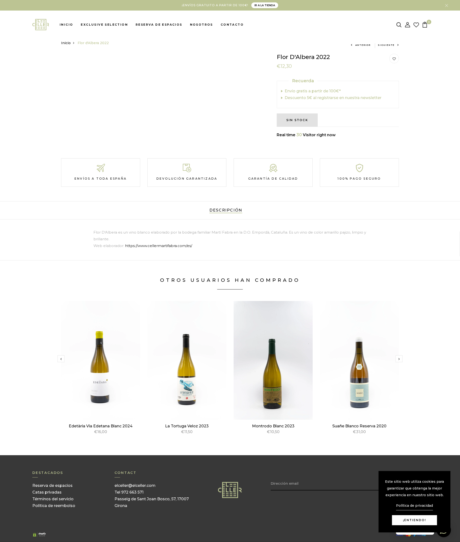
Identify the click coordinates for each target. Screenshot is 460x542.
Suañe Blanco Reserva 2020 (359, 426)
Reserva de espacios (159, 24)
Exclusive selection (104, 24)
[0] (425, 24)
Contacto (232, 24)
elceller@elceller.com (135, 485)
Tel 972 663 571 (129, 492)
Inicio (66, 24)
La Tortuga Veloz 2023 (187, 426)
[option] (101, 373)
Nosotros (201, 24)
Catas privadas (47, 492)
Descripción (225, 210)
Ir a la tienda (264, 5)
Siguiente (386, 45)
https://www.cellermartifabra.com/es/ (158, 245)
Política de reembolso (53, 505)
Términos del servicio (53, 499)
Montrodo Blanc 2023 (273, 426)
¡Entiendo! (414, 520)
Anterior (363, 45)
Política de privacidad (414, 505)
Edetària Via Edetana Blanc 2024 (100, 426)
